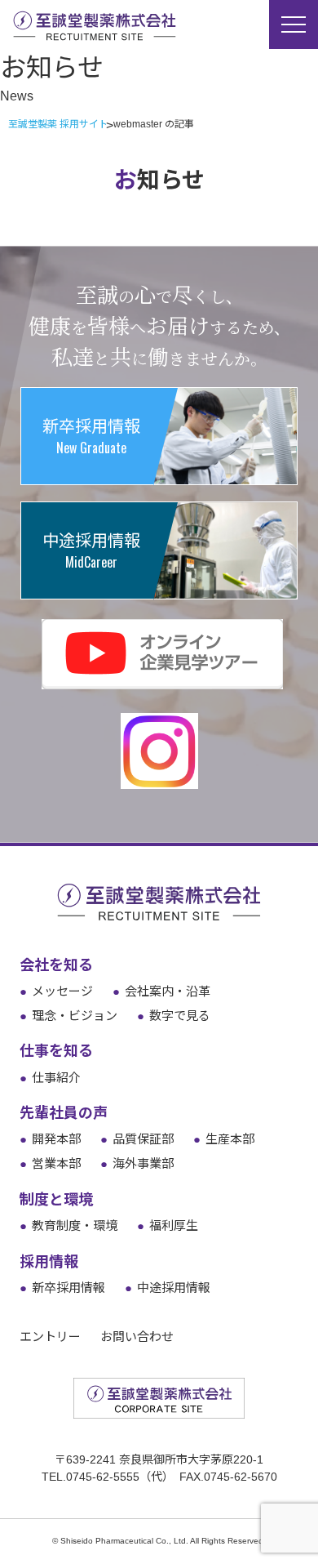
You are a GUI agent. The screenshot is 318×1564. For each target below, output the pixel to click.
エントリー (50, 1336)
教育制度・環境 (68, 1225)
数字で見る (173, 1016)
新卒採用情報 (62, 1287)
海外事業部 (137, 1163)
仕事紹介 (50, 1078)
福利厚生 (167, 1225)
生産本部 (223, 1139)
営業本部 (50, 1163)
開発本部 (50, 1139)
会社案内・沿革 (161, 991)
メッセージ (56, 991)
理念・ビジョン (68, 1016)
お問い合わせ (137, 1336)
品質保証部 (137, 1139)
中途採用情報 (167, 1287)
